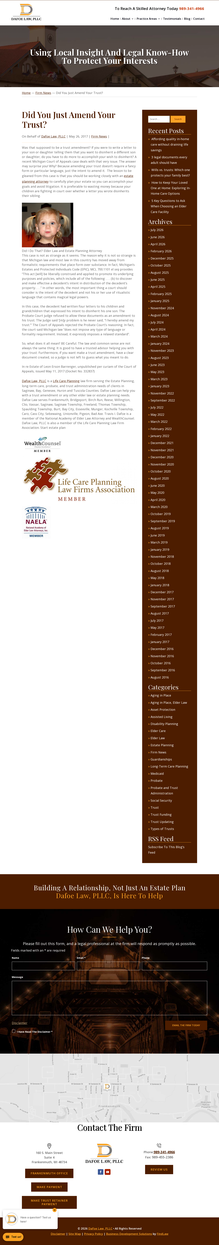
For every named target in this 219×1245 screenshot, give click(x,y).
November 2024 (162, 308)
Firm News (99, 136)
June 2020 (158, 485)
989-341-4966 (191, 8)
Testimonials (172, 19)
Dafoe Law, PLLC (53, 136)
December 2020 (162, 457)
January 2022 (160, 436)
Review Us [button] (159, 1169)
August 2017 (160, 613)
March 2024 (159, 336)
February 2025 (161, 294)
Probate (157, 780)
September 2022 (163, 400)
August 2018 (160, 571)
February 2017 (161, 635)
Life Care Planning (66, 381)
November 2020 (162, 464)
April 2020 (158, 500)
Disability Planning (164, 724)
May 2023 (157, 372)
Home (114, 19)
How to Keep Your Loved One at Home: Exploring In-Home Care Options (170, 188)
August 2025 (160, 272)
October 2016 (161, 663)
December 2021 (162, 443)
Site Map (74, 1234)
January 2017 (160, 642)
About (126, 19)
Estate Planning (162, 745)
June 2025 (158, 280)
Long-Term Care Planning (169, 766)
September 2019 (163, 521)
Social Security (161, 800)
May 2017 (157, 628)
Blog (187, 19)
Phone (146, 957)
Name (15, 957)
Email (81, 957)
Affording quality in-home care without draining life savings (170, 144)
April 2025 (158, 287)
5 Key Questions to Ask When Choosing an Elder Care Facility (168, 206)
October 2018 (161, 564)
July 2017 (157, 620)
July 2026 (157, 230)
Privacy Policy (93, 1234)
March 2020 (159, 507)
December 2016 (162, 649)
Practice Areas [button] (147, 19)
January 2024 (160, 343)
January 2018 (160, 585)
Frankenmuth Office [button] (49, 1173)
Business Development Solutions (129, 1234)
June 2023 (158, 365)
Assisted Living (161, 717)
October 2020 (161, 471)
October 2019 (161, 514)
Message (17, 977)
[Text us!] (13, 1238)
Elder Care (158, 731)
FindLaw (162, 1234)
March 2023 (159, 379)
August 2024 (160, 315)
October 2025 (161, 265)
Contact (199, 19)
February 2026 (161, 251)
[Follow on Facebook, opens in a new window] (100, 1172)
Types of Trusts (162, 829)
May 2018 (157, 578)
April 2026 (158, 244)
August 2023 (160, 358)
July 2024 (157, 322)
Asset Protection (163, 709)
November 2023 (162, 351)
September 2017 (163, 606)
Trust (155, 807)
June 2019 (158, 535)
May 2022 (157, 414)
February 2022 (161, 429)
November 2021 (162, 450)
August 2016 (160, 677)
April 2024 (158, 329)
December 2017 (162, 592)
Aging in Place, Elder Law (169, 702)
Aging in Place (161, 695)
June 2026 (158, 237)
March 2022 (159, 422)
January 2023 (160, 386)
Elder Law (158, 738)
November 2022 (162, 393)
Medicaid (157, 773)
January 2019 (160, 549)
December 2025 (162, 258)
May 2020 (157, 493)
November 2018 (162, 556)
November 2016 (162, 656)
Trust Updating (162, 822)
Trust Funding (161, 814)
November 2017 (162, 599)
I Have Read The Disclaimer (35, 1031)
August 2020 (160, 478)
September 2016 (163, 670)
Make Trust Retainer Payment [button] (49, 1202)
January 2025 (160, 301)
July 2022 (157, 407)
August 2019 (160, 528)
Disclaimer (19, 1023)
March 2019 (159, 542)
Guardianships (161, 759)
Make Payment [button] (49, 1187)
